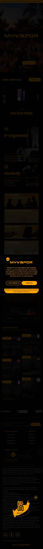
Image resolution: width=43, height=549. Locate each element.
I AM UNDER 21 (14, 283)
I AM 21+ (29, 283)
